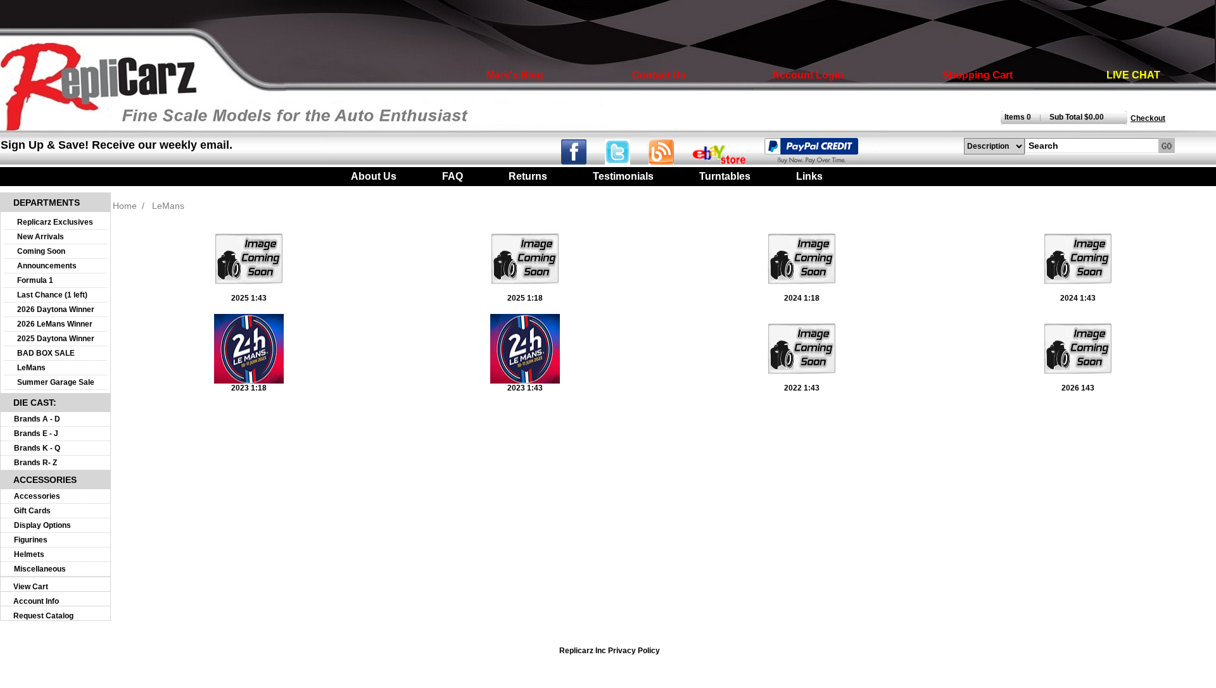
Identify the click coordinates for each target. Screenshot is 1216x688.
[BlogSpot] (669, 161)
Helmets (29, 554)
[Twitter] (627, 161)
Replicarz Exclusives (55, 222)
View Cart (30, 586)
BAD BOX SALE (46, 353)
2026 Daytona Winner (55, 309)
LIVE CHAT (1133, 75)
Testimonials (623, 176)
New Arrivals (40, 236)
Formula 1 (35, 280)
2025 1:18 (525, 298)
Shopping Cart (977, 75)
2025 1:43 (249, 298)
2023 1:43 (525, 388)
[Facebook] (581, 161)
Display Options (42, 525)
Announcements (47, 265)
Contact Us (659, 75)
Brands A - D (37, 419)
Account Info (36, 601)
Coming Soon (41, 251)
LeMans (31, 367)
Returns (528, 176)
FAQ (452, 176)
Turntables (724, 176)
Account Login (808, 75)
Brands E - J (36, 433)
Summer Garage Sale (55, 382)
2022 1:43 (802, 388)
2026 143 (1077, 388)
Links (809, 176)
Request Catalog (43, 615)
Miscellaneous (40, 569)
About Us (373, 176)
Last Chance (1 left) (52, 295)
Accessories (37, 496)
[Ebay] (727, 161)
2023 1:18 (249, 388)
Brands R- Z (35, 462)
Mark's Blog (514, 75)
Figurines (31, 539)
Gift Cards (32, 510)
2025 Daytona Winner (55, 338)
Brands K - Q (37, 448)
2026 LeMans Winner (54, 324)
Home (125, 206)
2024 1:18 (802, 298)
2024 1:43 (1078, 298)
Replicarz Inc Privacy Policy (609, 650)
